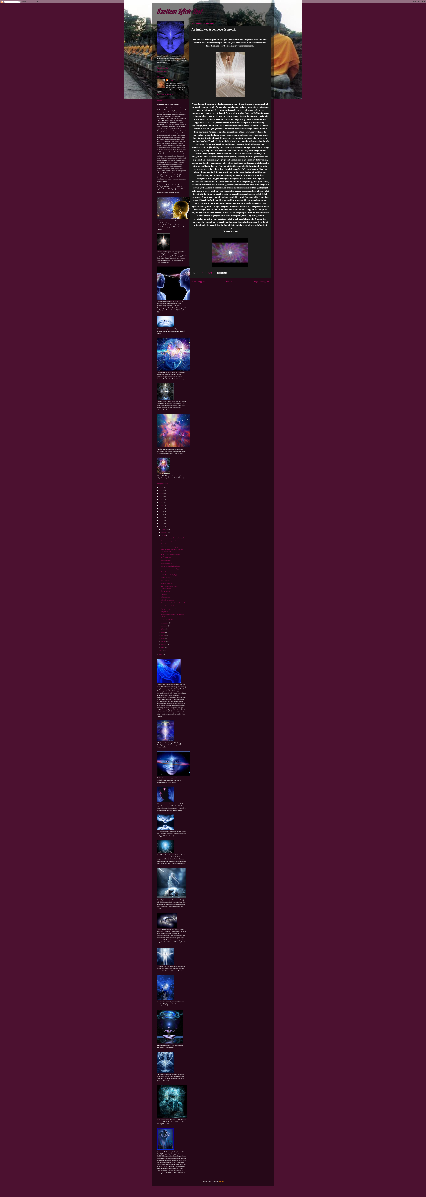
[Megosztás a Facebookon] (224, 273)
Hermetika (164, 544)
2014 (161, 523)
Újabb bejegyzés (198, 281)
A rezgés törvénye (166, 563)
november (164, 532)
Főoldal (229, 281)
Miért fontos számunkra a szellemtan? (172, 538)
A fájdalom (164, 612)
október (163, 535)
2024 (161, 493)
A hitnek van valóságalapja (169, 575)
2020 (161, 505)
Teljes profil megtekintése (165, 95)
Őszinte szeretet (165, 591)
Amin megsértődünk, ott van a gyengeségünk (170, 587)
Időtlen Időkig (165, 578)
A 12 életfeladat (166, 560)
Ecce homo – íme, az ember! (169, 541)
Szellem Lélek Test (179, 11)
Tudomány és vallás (167, 572)
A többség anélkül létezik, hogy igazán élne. (172, 615)
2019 (161, 508)
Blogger (221, 1181)
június (163, 632)
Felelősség (164, 594)
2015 (161, 520)
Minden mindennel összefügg (170, 569)
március (163, 641)
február (163, 644)
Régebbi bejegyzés (261, 281)
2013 (161, 527)
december (164, 529)
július (163, 629)
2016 (161, 517)
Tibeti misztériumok (167, 619)
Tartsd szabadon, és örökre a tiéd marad (173, 603)
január (163, 647)
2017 (161, 514)
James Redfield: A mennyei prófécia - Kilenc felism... (172, 550)
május (163, 635)
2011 (161, 654)
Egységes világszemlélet (168, 609)
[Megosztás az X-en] (222, 273)
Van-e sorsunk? (165, 581)
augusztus (164, 626)
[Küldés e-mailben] (218, 273)
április (163, 638)
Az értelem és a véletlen (168, 606)
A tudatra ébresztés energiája (169, 547)
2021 (161, 502)
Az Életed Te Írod (166, 557)
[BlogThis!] (220, 273)
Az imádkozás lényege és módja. (171, 554)
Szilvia (171, 80)
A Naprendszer (165, 597)
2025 (161, 490)
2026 (161, 487)
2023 (161, 496)
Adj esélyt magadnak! (167, 600)
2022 (161, 499)
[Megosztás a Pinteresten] (226, 273)
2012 (161, 651)
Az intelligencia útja (167, 584)
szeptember (165, 623)
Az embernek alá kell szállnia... (170, 566)
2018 (161, 511)
